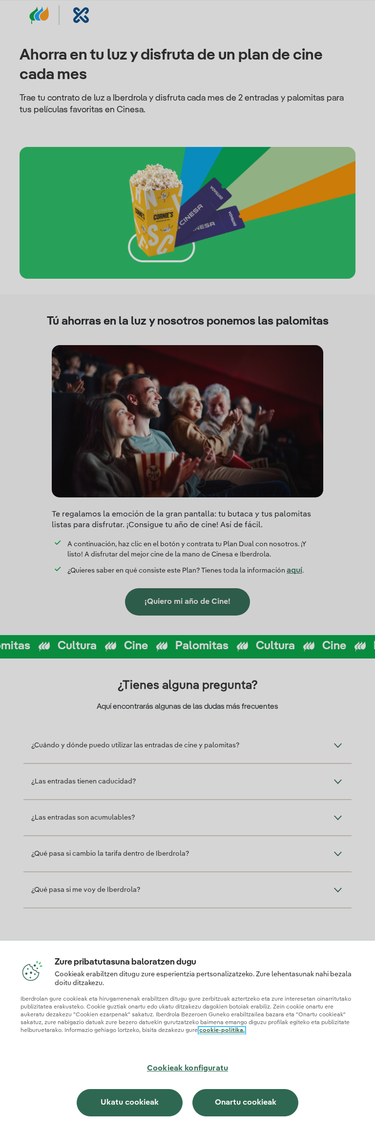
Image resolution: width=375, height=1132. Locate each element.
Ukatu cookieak (130, 1103)
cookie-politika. (222, 1030)
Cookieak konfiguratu (187, 1068)
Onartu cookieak (245, 1103)
